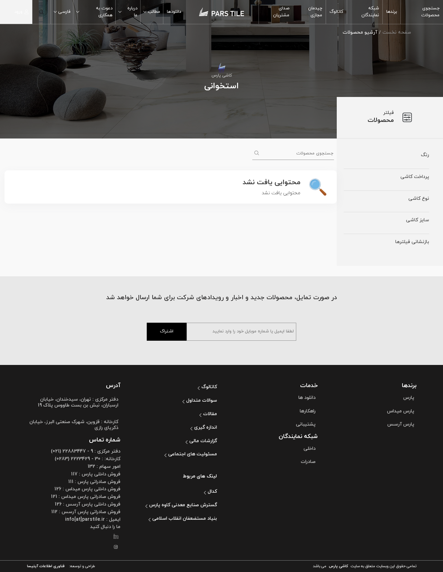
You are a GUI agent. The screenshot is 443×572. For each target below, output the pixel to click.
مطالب (154, 12)
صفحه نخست (396, 32)
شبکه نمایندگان (370, 11)
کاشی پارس (338, 566)
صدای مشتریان (281, 11)
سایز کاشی (417, 220)
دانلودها (174, 12)
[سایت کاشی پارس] (221, 12)
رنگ (425, 155)
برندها (391, 12)
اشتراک (166, 331)
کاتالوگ (336, 12)
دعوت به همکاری (104, 11)
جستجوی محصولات (430, 11)
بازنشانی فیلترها (412, 242)
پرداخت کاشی (414, 176)
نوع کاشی (418, 198)
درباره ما (132, 11)
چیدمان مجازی (315, 11)
